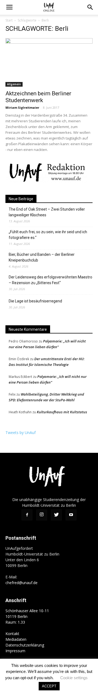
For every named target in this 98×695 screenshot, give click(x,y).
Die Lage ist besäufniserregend (35, 301)
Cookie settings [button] (74, 677)
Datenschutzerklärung (24, 645)
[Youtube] (71, 514)
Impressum (15, 650)
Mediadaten (15, 639)
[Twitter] (56, 514)
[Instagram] (41, 514)
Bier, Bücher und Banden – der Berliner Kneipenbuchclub (42, 257)
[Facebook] (27, 514)
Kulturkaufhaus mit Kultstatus (62, 411)
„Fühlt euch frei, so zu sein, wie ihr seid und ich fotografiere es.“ (48, 235)
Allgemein (14, 84)
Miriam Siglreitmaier (22, 107)
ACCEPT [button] (49, 686)
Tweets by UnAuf (20, 432)
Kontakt (12, 633)
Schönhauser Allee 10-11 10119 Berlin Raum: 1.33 (27, 616)
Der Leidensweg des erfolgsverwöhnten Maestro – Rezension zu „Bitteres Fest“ (50, 280)
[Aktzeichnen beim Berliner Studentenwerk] (49, 62)
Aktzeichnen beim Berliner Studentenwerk (38, 97)
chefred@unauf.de (21, 582)
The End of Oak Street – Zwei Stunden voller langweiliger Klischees (47, 212)
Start (9, 20)
